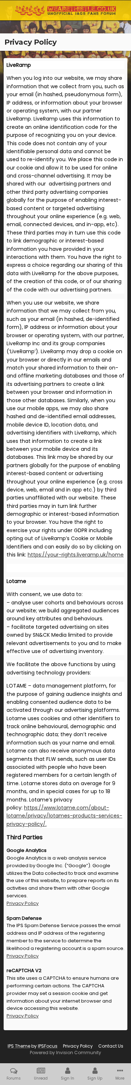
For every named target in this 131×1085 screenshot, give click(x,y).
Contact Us (110, 1046)
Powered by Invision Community (65, 1052)
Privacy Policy (23, 903)
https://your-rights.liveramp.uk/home (76, 554)
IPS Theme (19, 1046)
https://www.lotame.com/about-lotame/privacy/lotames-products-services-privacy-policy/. (64, 816)
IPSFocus (47, 1046)
